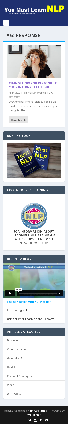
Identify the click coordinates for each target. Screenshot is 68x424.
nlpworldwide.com (34, 243)
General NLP (14, 358)
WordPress (34, 414)
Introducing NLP (17, 310)
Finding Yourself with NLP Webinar (29, 301)
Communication (17, 349)
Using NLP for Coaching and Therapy (30, 319)
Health (11, 367)
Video (10, 385)
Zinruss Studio (39, 410)
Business (12, 340)
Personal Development (34, 92)
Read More (18, 119)
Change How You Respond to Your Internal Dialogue (33, 85)
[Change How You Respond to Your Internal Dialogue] (34, 61)
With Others (14, 394)
